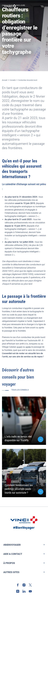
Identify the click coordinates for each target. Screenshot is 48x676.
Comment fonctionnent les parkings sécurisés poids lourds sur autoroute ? (19, 489)
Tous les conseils (20, 390)
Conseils (13, 80)
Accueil (4, 80)
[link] (17, 585)
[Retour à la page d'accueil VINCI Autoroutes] (10, 6)
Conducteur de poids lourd (27, 80)
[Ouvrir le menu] (42, 6)
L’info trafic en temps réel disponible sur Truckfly (18, 438)
